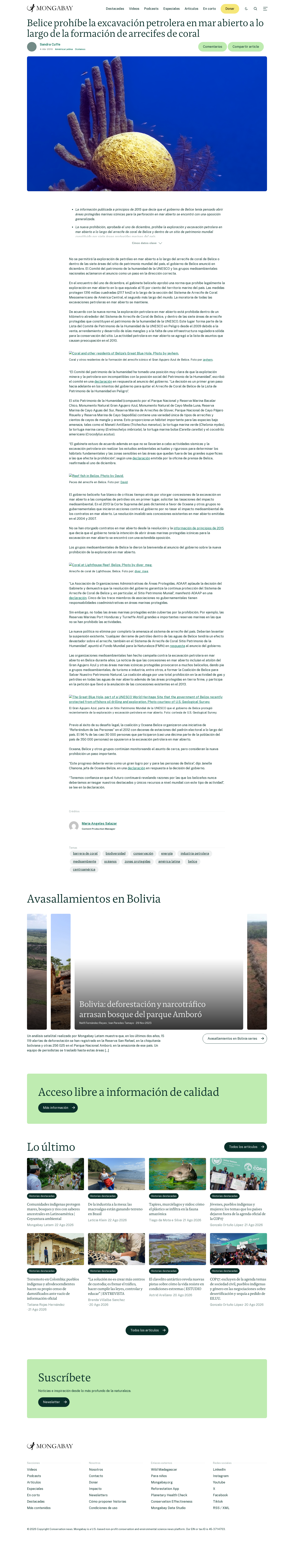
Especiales (171, 9)
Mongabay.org (162, 1482)
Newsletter (51, 1402)
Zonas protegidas (137, 861)
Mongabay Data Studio (168, 1508)
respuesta (177, 646)
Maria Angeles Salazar (99, 823)
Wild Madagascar (164, 1469)
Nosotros (96, 1469)
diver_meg (141, 571)
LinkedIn (219, 1469)
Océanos (80, 49)
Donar (229, 9)
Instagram (221, 1476)
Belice (192, 861)
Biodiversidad (115, 853)
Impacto (95, 1489)
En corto (209, 9)
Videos (134, 9)
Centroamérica (84, 869)
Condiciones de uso (103, 1508)
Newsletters (98, 1495)
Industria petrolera (195, 853)
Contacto (96, 1476)
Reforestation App (165, 1489)
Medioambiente (84, 861)
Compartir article (246, 47)
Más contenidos (39, 1508)
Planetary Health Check (169, 1495)
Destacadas (115, 9)
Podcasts (151, 9)
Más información (55, 1108)
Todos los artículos (243, 1147)
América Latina (64, 49)
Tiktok (218, 1501)
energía (167, 853)
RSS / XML (221, 1508)
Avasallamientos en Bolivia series (232, 1038)
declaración (103, 381)
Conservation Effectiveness (171, 1501)
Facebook (220, 1495)
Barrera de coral (85, 853)
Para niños (159, 1476)
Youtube (219, 1482)
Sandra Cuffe (50, 44)
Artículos (191, 9)
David (124, 482)
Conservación (143, 853)
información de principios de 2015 (199, 528)
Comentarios (212, 47)
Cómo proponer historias (107, 1501)
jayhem (208, 359)
